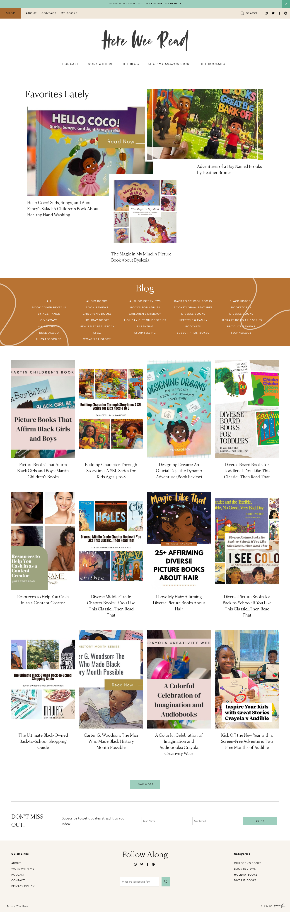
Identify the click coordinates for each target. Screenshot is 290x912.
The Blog (131, 64)
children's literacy (145, 314)
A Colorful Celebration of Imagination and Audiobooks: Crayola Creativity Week (179, 744)
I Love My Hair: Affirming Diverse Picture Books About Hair (179, 603)
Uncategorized (49, 339)
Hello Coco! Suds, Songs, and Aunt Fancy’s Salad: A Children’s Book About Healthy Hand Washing (63, 209)
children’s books (247, 863)
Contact (48, 13)
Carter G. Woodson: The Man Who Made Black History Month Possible (111, 741)
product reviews (241, 326)
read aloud (49, 333)
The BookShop (214, 64)
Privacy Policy (23, 886)
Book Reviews (97, 307)
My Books (69, 13)
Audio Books (97, 301)
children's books (97, 314)
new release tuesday (97, 326)
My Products (49, 326)
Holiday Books (97, 320)
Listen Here (172, 3)
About (31, 13)
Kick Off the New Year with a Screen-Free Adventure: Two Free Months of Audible (247, 741)
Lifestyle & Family (193, 320)
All (49, 301)
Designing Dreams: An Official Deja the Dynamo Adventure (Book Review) (179, 471)
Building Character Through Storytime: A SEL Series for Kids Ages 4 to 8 (111, 471)
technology (241, 333)
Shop (10, 13)
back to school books (193, 301)
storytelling (145, 333)
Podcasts (193, 326)
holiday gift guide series (145, 320)
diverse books (193, 314)
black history (241, 301)
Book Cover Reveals (49, 307)
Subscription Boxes (193, 333)
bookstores (241, 307)
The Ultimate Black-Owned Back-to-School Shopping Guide (43, 741)
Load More (145, 784)
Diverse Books (241, 314)
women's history (97, 339)
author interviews (145, 301)
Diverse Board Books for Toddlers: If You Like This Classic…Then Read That (247, 471)
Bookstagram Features (193, 307)
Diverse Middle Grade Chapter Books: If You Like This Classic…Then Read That (111, 606)
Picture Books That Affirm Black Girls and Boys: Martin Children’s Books (43, 471)
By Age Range (49, 314)
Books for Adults (145, 307)
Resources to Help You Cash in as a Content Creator (43, 600)
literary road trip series (241, 320)
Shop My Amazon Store (170, 64)
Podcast (70, 64)
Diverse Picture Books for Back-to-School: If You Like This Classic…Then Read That (247, 606)
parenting (145, 326)
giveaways (49, 320)
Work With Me (100, 64)
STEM (97, 333)
